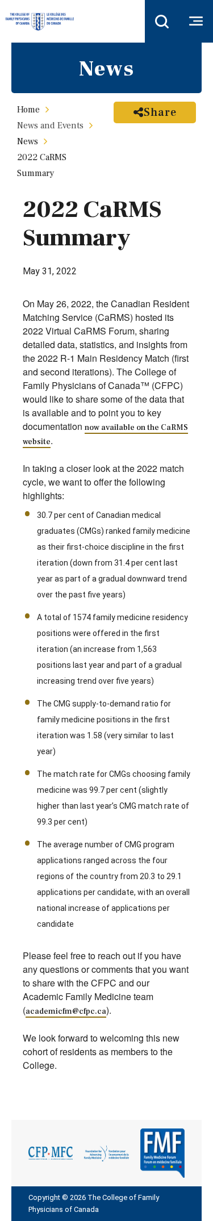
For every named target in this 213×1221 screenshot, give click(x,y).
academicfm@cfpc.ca (66, 1011)
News (27, 141)
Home (28, 109)
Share (160, 112)
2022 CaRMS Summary (41, 165)
